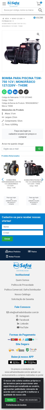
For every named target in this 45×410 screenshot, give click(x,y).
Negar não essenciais (29, 400)
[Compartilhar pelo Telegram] (9, 91)
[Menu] (4, 4)
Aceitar (10, 400)
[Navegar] (3, 179)
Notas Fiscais (14, 257)
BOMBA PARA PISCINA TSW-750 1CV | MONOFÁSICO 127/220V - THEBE (33, 182)
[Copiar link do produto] (26, 91)
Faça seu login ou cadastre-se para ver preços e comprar (22, 134)
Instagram (24, 316)
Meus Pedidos (14, 252)
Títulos (34, 252)
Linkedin (24, 323)
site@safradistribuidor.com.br (24, 312)
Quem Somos (22, 280)
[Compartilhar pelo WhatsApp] (4, 91)
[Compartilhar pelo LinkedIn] (15, 91)
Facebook (24, 320)
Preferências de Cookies (16, 405)
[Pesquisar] (40, 10)
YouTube (24, 327)
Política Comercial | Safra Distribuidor (22, 289)
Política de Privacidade (22, 285)
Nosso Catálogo (22, 294)
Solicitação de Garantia (22, 299)
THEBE (10, 106)
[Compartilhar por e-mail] (20, 91)
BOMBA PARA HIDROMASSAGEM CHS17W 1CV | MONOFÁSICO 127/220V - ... (11, 183)
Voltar (39, 18)
